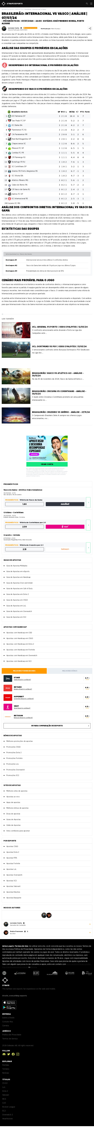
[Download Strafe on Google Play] (9, 1007)
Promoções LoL (12, 764)
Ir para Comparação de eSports (47, 726)
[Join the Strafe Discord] (4, 1054)
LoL (4, 1087)
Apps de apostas (13, 802)
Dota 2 (5, 1091)
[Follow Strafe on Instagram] (17, 1054)
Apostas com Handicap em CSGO (19, 638)
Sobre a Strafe (8, 1018)
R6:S (4, 1099)
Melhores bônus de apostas (17, 808)
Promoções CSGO (13, 747)
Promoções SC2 (12, 775)
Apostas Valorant (13, 886)
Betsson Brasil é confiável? (23, 717)
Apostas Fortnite (13, 863)
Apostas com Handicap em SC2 (19, 661)
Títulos (6, 1079)
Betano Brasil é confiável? (23, 689)
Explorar (7, 1061)
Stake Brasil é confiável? (22, 679)
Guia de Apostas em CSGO (17, 600)
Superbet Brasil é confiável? (24, 698)
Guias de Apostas (13, 819)
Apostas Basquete (13, 898)
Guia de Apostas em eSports (17, 571)
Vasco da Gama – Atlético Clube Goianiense (23, 490)
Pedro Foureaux (16, 931)
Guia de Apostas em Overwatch (19, 611)
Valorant (5, 1095)
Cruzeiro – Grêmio (12, 535)
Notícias (5, 1073)
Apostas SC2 (11, 881)
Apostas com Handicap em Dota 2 (20, 644)
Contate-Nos (7, 1022)
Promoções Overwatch (15, 770)
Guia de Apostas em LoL (16, 606)
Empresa (6, 1014)
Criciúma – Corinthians (14, 512)
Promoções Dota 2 (13, 753)
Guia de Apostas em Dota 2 (17, 594)
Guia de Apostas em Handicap (18, 577)
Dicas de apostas (13, 814)
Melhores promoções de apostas (19, 741)
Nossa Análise (88, 502)
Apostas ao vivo (13, 797)
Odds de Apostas (13, 825)
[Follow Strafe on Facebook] (12, 1054)
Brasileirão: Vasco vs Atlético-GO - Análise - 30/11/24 (58, 374)
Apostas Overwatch (14, 875)
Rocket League (8, 1107)
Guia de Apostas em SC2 (16, 617)
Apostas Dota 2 (12, 852)
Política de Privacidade (11, 1035)
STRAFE (5, 985)
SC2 (4, 1111)
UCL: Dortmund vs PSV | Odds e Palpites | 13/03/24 (59, 346)
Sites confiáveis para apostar (18, 831)
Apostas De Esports (8, 9)
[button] (87, 4)
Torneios (5, 1069)
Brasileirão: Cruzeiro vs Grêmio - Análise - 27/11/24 (61, 412)
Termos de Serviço (10, 1039)
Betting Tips (19, 9)
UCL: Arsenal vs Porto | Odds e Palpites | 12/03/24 (60, 327)
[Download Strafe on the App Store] (9, 1002)
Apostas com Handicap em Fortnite (20, 650)
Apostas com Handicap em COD (19, 633)
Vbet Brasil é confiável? (22, 708)
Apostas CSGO (12, 846)
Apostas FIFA (11, 858)
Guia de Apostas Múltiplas (16, 566)
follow (6, 1051)
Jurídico (6, 1031)
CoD (4, 1103)
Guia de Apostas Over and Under (19, 583)
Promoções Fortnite (14, 758)
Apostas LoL (11, 869)
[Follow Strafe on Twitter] (8, 1054)
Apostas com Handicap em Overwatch (21, 655)
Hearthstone (7, 1119)
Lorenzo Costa (13, 28)
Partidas (5, 1065)
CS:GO (5, 1083)
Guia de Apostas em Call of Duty (19, 588)
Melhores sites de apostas (16, 791)
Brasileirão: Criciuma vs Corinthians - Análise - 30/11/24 (59, 392)
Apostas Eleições (13, 892)
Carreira (5, 1026)
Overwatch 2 (7, 1115)
